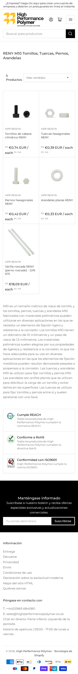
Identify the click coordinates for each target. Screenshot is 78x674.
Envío (7, 567)
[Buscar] (70, 34)
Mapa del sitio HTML (18, 583)
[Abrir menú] (70, 19)
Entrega (9, 551)
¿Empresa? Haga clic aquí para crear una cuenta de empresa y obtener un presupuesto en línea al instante (39, 5)
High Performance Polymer (34, 651)
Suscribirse (63, 521)
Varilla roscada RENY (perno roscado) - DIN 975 (20, 270)
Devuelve (10, 557)
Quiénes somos (14, 588)
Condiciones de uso (17, 573)
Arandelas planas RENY (57, 200)
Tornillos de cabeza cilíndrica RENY (18, 135)
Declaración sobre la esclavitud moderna (33, 578)
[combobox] (39, 33)
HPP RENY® (13, 128)
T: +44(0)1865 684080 (19, 608)
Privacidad (11, 562)
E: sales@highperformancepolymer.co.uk (33, 614)
